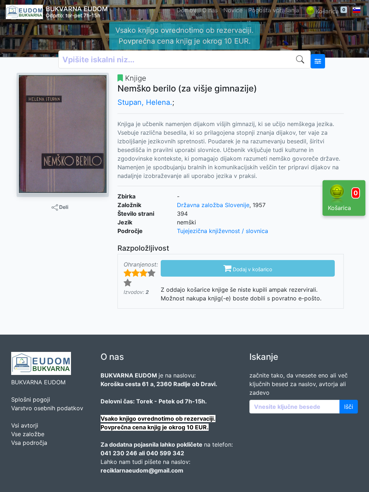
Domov (186, 10)
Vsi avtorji (24, 425)
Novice (233, 10)
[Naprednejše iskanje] (318, 61)
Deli (63, 207)
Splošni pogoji (30, 399)
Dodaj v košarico (247, 268)
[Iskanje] (302, 59)
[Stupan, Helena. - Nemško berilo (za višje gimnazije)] (62, 133)
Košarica (330, 11)
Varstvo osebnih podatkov (47, 408)
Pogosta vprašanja (273, 10)
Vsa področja (29, 442)
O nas (210, 10)
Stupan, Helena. (144, 102)
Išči (348, 406)
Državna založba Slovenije (213, 205)
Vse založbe (27, 434)
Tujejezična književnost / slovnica (222, 230)
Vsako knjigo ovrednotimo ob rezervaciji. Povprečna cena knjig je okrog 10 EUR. (184, 35)
